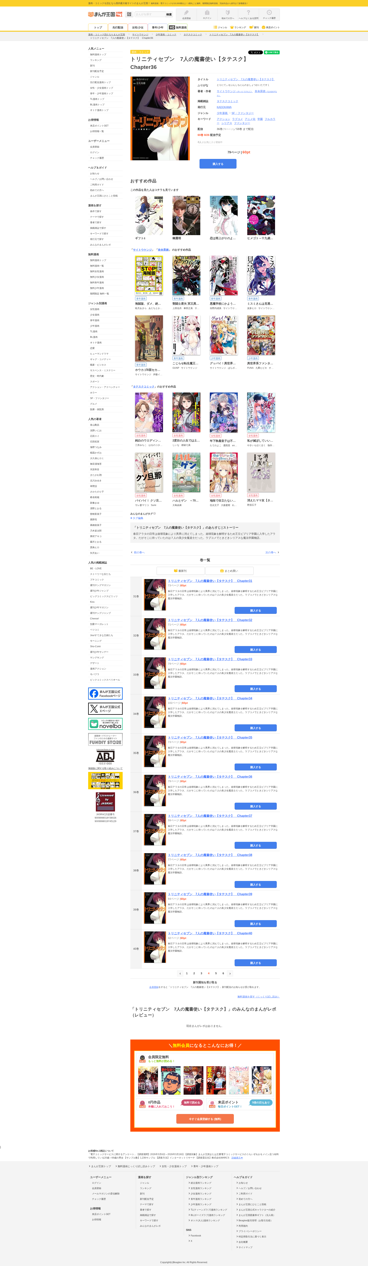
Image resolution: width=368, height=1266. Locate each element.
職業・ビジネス (98, 365)
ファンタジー (242, 123)
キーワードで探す (99, 233)
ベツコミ (94, 629)
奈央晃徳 (163, 249)
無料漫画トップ (98, 54)
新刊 (256, 27)
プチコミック (97, 579)
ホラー (93, 392)
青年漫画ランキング (201, 1199)
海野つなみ (96, 447)
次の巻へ (270, 552)
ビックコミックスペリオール (105, 679)
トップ (98, 27)
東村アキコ (96, 536)
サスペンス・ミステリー (102, 370)
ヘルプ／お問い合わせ (101, 179)
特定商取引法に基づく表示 (252, 1236)
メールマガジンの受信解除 (106, 1193)
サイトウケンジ (235, 91)
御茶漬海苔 (96, 464)
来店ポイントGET (99, 125)
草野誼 (93, 486)
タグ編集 (138, 518)
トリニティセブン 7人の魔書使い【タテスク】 (246, 79)
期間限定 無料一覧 (99, 293)
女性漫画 (94, 309)
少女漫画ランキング (201, 1193)
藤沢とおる (96, 541)
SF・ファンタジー (99, 398)
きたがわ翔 (96, 475)
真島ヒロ (94, 547)
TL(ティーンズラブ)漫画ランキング (209, 1209)
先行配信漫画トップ (100, 82)
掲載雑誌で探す (98, 228)
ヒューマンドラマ (99, 353)
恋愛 (92, 348)
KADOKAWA (224, 107)
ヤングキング (97, 657)
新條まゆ (94, 503)
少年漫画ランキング (201, 1204)
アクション (223, 119)
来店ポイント (273, 27)
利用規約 (243, 1226)
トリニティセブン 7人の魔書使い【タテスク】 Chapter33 (210, 659)
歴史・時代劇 (97, 376)
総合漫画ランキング (201, 1183)
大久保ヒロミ (97, 458)
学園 (260, 119)
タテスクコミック (143, 386)
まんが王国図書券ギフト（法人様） (257, 1215)
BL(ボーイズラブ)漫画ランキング (208, 1215)
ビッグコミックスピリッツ (104, 596)
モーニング (96, 641)
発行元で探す (97, 239)
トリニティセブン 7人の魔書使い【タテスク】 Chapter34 (210, 698)
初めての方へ (97, 190)
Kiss (92, 602)
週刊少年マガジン (99, 607)
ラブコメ (237, 119)
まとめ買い (231, 570)
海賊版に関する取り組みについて (105, 768)
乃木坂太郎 (96, 530)
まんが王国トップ (101, 1166)
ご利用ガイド (97, 184)
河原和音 (94, 469)
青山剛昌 (94, 425)
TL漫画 (93, 331)
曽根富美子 (96, 514)
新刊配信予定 (97, 71)
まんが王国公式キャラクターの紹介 (257, 1209)
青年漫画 (94, 320)
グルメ (93, 403)
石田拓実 (94, 441)
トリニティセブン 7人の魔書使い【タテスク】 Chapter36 (210, 776)
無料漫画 (181, 27)
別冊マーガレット (99, 624)
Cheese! (94, 618)
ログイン (94, 152)
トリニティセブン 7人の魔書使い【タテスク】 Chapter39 (210, 894)
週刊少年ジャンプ (99, 590)
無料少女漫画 (97, 277)
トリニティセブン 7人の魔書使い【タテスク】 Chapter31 (210, 581)
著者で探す (96, 222)
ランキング (240, 27)
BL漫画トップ (97, 104)
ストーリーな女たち (100, 574)
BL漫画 (94, 337)
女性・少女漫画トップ (101, 88)
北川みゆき (96, 480)
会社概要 (243, 1242)
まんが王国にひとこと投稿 (104, 195)
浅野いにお (96, 430)
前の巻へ (139, 552)
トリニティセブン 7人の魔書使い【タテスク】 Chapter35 (210, 737)
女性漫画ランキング (201, 1188)
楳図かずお (96, 452)
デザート (94, 663)
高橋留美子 (96, 525)
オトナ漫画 (96, 342)
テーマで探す (97, 217)
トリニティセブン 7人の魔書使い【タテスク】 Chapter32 (210, 620)
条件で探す (96, 211)
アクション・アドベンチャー (105, 387)
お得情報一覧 (97, 131)
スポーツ (94, 381)
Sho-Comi (95, 646)
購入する (218, 163)
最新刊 (182, 570)
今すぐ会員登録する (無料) (205, 1119)
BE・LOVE (96, 568)
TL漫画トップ (97, 99)
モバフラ (94, 674)
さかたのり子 (97, 491)
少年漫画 (94, 326)
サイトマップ (245, 1247)
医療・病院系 (97, 409)
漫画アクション (98, 668)
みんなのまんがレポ (100, 244)
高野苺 (93, 519)
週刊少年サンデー (99, 652)
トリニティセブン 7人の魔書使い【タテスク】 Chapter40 (210, 933)
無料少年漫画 (97, 288)
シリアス (226, 123)
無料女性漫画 (97, 271)
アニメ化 (250, 119)
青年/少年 (157, 27)
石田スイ (94, 436)
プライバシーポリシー (250, 1231)
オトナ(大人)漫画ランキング (205, 1220)
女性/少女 (138, 27)
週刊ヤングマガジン (100, 585)
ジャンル (222, 27)
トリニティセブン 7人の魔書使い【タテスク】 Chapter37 (210, 815)
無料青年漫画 (97, 282)
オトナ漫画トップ (99, 110)
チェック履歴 (97, 158)
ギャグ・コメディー (100, 359)
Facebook (196, 1235)
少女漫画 (94, 314)
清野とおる (96, 508)
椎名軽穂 (94, 497)
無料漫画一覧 (97, 265)
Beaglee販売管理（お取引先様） (256, 1220)
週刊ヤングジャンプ (100, 613)
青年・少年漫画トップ (101, 93)
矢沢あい (94, 553)
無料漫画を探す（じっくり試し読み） (258, 996)
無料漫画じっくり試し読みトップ (136, 1166)
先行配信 (118, 27)
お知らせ (94, 173)
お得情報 (96, 1219)
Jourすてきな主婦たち (101, 635)
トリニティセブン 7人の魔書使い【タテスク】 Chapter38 (210, 855)
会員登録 (94, 146)
